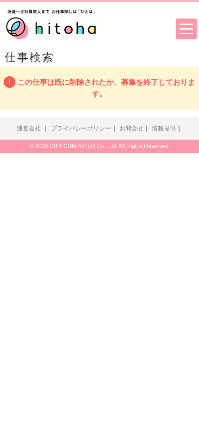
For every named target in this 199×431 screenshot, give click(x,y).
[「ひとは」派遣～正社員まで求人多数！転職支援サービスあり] (51, 23)
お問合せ (131, 128)
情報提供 (164, 128)
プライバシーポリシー (81, 128)
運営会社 (29, 128)
